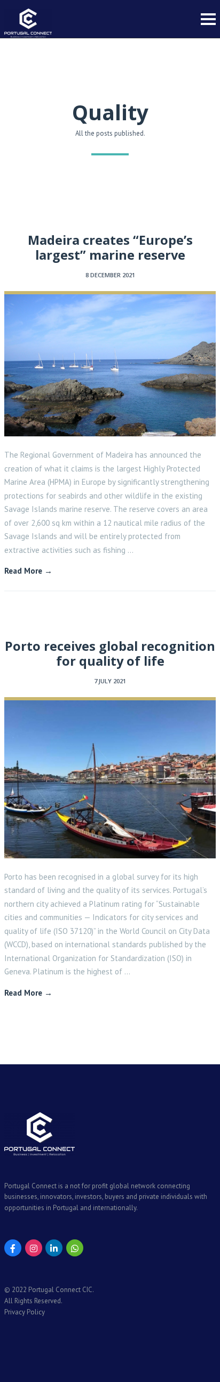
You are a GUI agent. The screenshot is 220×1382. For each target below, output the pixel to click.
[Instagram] (33, 1247)
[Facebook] (12, 1247)
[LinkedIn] (53, 1247)
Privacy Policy (24, 1312)
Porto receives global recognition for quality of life (110, 653)
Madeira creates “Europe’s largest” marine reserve (110, 247)
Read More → (28, 571)
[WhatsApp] (74, 1247)
